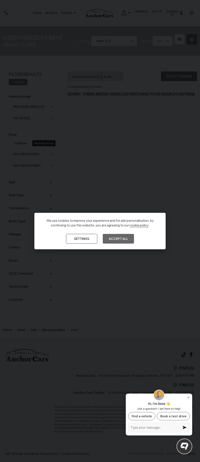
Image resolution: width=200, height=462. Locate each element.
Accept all (118, 239)
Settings (81, 239)
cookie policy (138, 225)
